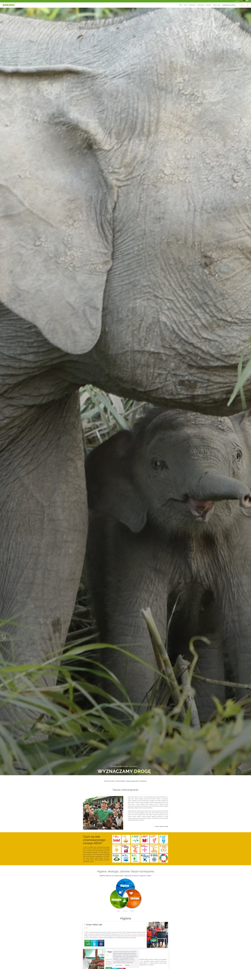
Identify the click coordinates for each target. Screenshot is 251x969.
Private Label (216, 5)
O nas (185, 5)
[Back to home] (9, 5)
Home (180, 5)
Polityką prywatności (130, 961)
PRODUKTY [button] (208, 5)
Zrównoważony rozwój (229, 5)
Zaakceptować (118, 965)
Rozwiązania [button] (200, 5)
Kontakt (237, 1)
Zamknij (127, 965)
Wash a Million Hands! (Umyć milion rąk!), (129, 934)
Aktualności (192, 5)
